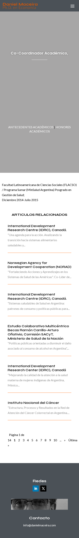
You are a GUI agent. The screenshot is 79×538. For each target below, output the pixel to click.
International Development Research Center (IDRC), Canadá (37, 368)
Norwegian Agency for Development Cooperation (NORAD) (39, 265)
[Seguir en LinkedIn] (36, 488)
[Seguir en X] (43, 488)
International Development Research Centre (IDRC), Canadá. (37, 228)
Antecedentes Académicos (30, 127)
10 (55, 440)
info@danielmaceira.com (39, 525)
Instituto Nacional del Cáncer (33, 403)
